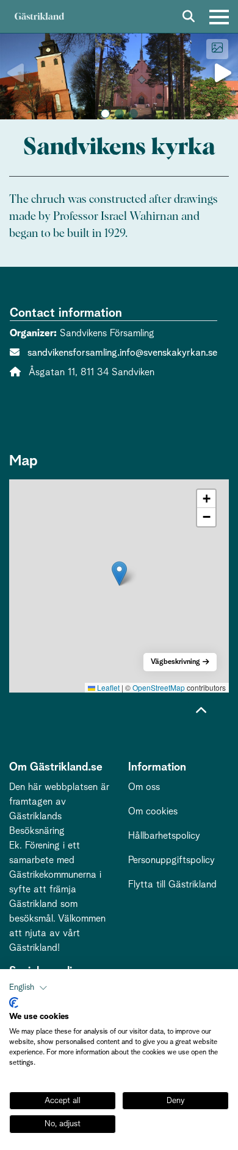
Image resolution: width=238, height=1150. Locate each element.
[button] (105, 113)
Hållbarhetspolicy (164, 836)
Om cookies (153, 811)
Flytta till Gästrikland (172, 884)
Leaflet (107, 687)
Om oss (144, 787)
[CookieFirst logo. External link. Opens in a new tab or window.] (13, 1002)
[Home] (39, 17)
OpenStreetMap (158, 687)
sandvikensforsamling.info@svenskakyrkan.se (122, 353)
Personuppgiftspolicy (171, 860)
